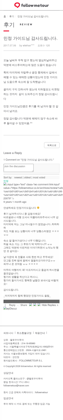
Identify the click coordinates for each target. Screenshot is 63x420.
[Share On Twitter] (34, 305)
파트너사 (8, 333)
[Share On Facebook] (30, 305)
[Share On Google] (39, 305)
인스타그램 (51, 332)
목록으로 (51, 145)
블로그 (57, 332)
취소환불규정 (24, 333)
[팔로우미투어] (31, 5)
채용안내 (40, 333)
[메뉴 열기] (4, 5)
